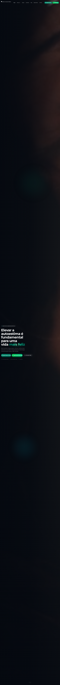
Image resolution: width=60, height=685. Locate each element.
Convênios (27, 2)
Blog (31, 2)
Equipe (23, 2)
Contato (40, 2)
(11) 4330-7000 (28, 355)
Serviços (18, 2)
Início (14, 2)
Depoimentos (36, 2)
